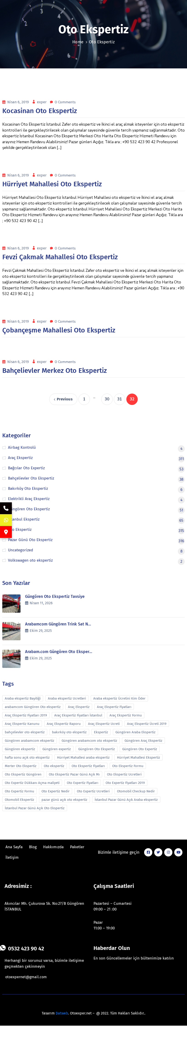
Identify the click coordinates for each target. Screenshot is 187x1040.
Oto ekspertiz (54, 766)
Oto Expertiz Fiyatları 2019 (125, 783)
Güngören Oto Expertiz (139, 749)
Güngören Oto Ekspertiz (96, 749)
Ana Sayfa (14, 847)
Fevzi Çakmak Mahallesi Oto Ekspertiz (60, 257)
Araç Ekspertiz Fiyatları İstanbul (78, 715)
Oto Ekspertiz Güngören (23, 774)
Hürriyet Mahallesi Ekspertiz (138, 757)
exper (42, 102)
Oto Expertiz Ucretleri (93, 791)
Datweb (62, 1013)
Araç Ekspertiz (79, 707)
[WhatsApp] (6, 520)
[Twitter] (158, 852)
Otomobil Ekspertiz (19, 800)
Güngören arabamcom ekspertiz (29, 741)
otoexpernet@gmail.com (26, 977)
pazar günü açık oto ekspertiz (64, 800)
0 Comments (65, 102)
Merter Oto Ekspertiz (20, 766)
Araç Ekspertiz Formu (125, 715)
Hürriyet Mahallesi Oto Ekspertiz (52, 184)
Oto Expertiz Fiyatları (82, 783)
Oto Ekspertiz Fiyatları (88, 766)
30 (107, 399)
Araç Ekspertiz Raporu (64, 724)
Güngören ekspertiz (20, 749)
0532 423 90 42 (26, 948)
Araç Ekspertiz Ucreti (104, 724)
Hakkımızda (53, 847)
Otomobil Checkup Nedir (136, 791)
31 (119, 399)
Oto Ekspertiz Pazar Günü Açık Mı (74, 774)
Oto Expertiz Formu (19, 791)
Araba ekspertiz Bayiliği (23, 698)
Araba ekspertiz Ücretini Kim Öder (119, 698)
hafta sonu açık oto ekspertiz (27, 757)
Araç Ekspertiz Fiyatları (114, 707)
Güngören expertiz (56, 749)
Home (77, 41)
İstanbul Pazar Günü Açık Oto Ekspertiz (35, 808)
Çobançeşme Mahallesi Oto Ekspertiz (58, 330)
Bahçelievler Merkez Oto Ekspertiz (54, 370)
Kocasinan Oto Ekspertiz (39, 111)
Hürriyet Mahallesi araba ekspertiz (83, 757)
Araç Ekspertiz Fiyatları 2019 (26, 715)
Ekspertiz (101, 732)
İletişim (12, 857)
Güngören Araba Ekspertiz (135, 732)
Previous (65, 399)
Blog (33, 847)
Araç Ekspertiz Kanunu (22, 724)
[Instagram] (168, 852)
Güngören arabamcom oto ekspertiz (89, 741)
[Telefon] (6, 508)
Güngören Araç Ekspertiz (143, 741)
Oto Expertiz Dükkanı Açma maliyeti (32, 783)
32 (132, 399)
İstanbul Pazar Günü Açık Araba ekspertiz (126, 800)
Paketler (77, 847)
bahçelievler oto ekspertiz (25, 732)
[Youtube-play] (178, 852)
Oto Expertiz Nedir (56, 791)
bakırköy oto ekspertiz (69, 732)
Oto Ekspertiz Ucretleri (124, 774)
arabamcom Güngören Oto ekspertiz (33, 707)
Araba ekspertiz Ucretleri (67, 698)
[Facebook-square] (148, 852)
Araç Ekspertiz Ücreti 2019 (146, 724)
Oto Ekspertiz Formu (127, 766)
